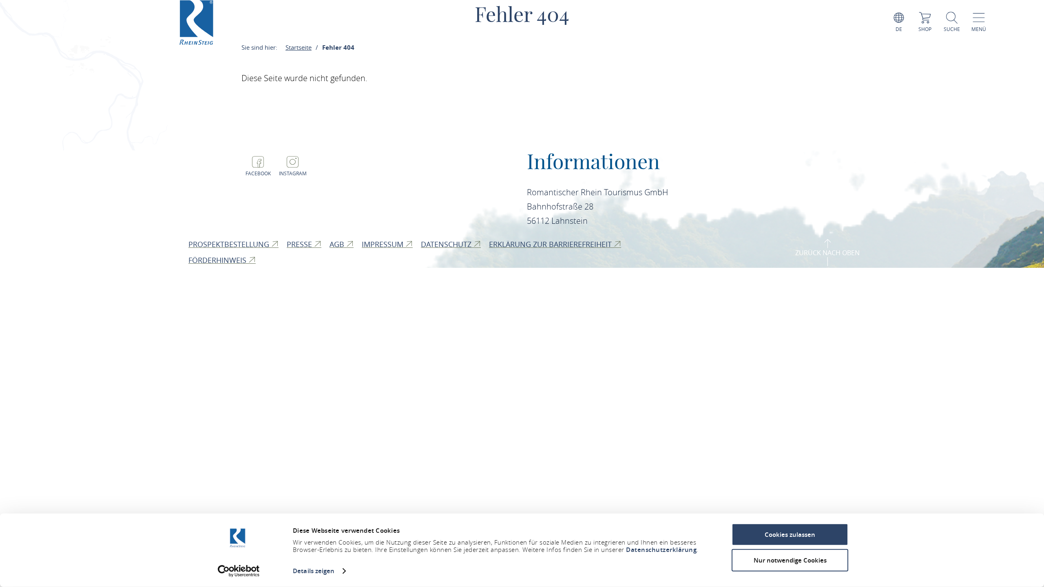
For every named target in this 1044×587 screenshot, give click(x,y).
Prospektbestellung (229, 244)
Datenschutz (447, 244)
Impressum (383, 244)
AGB (338, 244)
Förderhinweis (218, 260)
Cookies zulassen (790, 534)
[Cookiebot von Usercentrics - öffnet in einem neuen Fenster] (238, 571)
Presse (300, 244)
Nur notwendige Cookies (790, 560)
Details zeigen (313, 571)
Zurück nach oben (827, 252)
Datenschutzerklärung (661, 549)
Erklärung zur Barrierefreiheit (551, 244)
